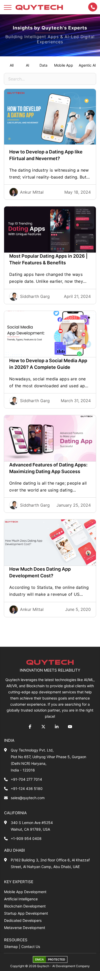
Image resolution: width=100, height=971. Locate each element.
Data (43, 65)
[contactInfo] (92, 7)
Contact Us (30, 946)
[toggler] (7, 7)
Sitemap (11, 946)
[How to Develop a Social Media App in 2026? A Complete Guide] (50, 334)
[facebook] (30, 727)
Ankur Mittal (32, 192)
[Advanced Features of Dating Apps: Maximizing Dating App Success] (50, 438)
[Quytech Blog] (39, 7)
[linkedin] (57, 727)
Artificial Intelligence (21, 899)
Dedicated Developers (23, 920)
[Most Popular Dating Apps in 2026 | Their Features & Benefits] (50, 229)
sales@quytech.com (28, 798)
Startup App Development (26, 913)
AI (27, 65)
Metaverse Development (24, 927)
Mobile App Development (25, 892)
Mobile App (63, 65)
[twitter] (43, 727)
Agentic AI (87, 65)
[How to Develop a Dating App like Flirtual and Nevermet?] (50, 116)
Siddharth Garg (35, 296)
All (12, 65)
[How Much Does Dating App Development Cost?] (50, 542)
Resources (15, 939)
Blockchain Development (25, 906)
